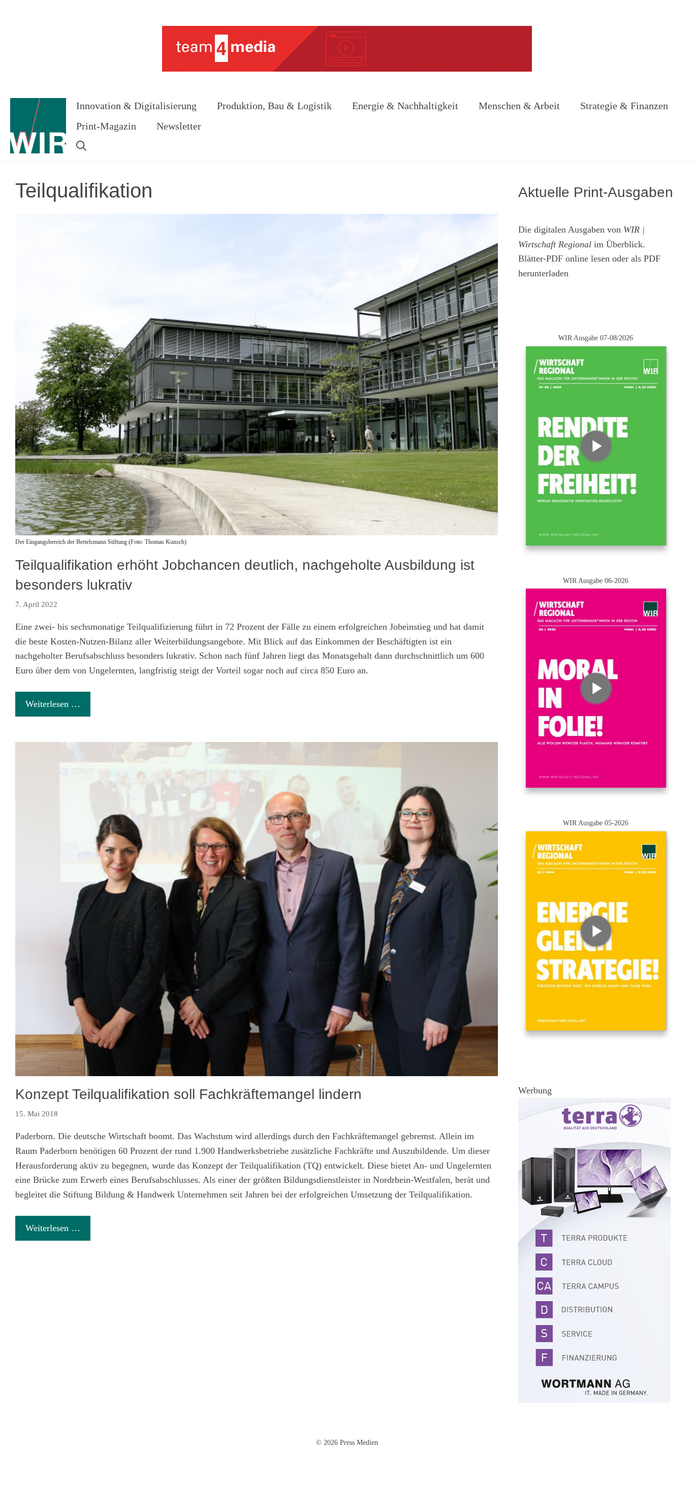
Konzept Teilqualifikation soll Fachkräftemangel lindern (188, 1094)
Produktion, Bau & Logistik (274, 105)
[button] (81, 146)
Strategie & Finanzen (624, 105)
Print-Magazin (106, 126)
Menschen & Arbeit (519, 105)
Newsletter (178, 126)
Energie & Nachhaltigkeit (405, 105)
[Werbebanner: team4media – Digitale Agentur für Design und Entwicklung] (347, 69)
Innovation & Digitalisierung (136, 105)
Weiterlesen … (52, 704)
